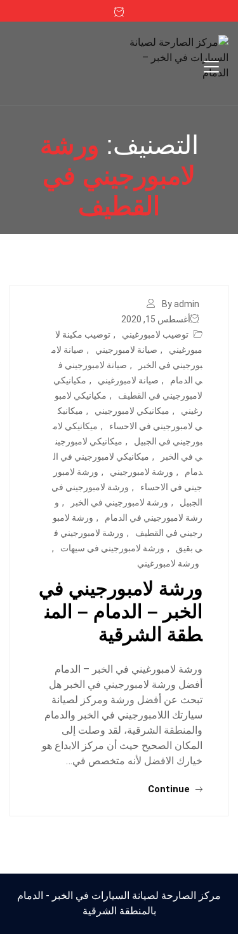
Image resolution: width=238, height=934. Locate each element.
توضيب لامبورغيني (155, 334)
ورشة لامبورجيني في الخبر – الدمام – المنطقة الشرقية (120, 611)
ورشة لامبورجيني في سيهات (112, 548)
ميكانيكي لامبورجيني (132, 411)
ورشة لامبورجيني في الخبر (119, 502)
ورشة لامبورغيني (168, 563)
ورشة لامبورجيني (141, 472)
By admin (180, 304)
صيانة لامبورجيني (126, 350)
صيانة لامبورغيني (128, 380)
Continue (170, 789)
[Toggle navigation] (211, 67)
